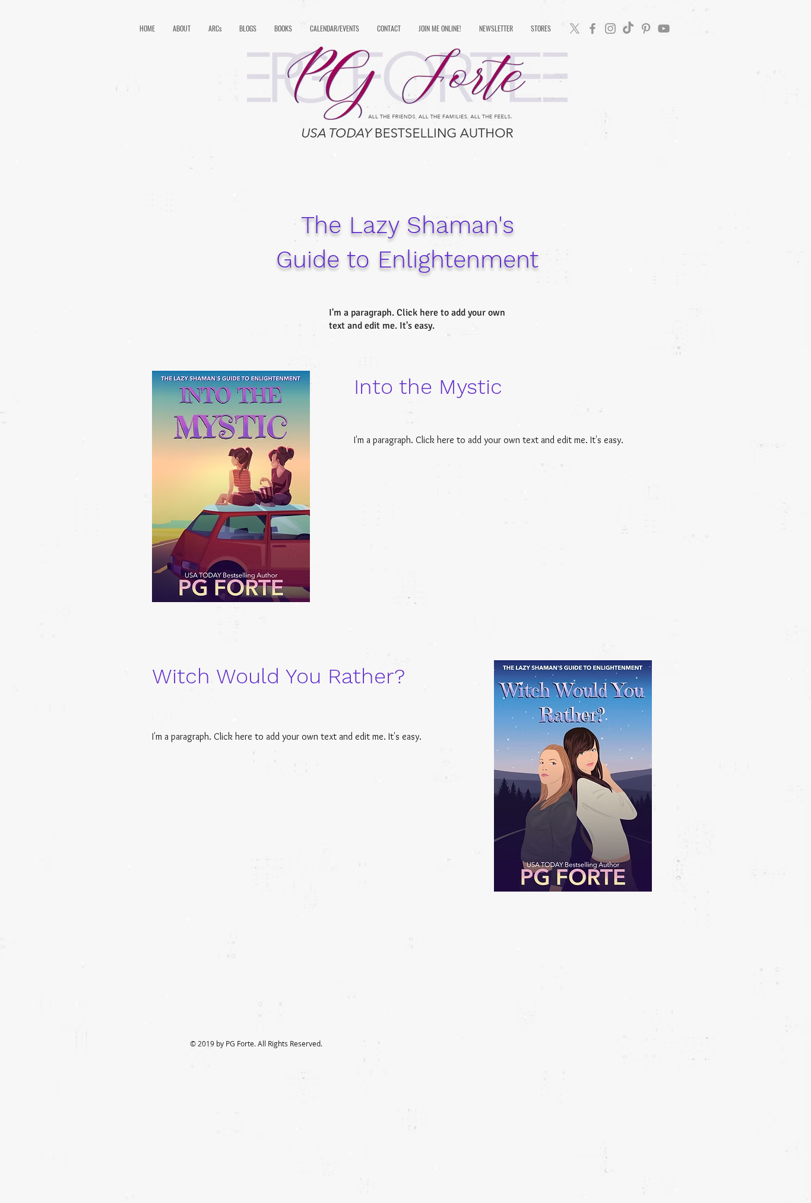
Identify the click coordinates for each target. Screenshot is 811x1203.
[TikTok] (628, 28)
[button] (181, 28)
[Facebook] (592, 28)
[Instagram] (610, 28)
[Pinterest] (646, 28)
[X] (575, 28)
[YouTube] (664, 28)
